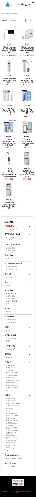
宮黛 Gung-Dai (10, 418)
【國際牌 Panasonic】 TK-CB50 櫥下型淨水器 (9, 110)
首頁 (3, 13)
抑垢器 (7, 308)
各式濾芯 (8, 362)
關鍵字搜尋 (9, 13)
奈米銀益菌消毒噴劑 (12, 455)
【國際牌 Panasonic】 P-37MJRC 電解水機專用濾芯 (27, 142)
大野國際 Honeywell (12, 375)
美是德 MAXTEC (11, 428)
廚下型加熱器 (10, 237)
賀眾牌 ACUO (10, 365)
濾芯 (7, 341)
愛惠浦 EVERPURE (12, 373)
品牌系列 (8, 395)
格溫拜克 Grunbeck (12, 420)
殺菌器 (7, 327)
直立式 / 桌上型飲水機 (12, 245)
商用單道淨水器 (11, 322)
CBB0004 (27, 105)
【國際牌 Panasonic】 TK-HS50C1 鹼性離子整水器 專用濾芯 (9, 142)
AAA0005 (27, 168)
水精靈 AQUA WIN (12, 368)
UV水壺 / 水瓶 (10, 346)
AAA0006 (9, 200)
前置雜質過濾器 (11, 293)
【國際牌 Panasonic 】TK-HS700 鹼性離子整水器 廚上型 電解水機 (9, 49)
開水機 (7, 282)
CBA (9, 44)
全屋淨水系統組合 (11, 301)
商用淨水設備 (9, 316)
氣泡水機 (8, 274)
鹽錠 (7, 303)
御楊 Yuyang (10, 448)
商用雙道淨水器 (11, 319)
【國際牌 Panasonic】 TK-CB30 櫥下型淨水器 (27, 80)
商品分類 (8, 221)
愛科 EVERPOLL (11, 370)
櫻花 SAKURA (10, 382)
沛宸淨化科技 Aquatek (13, 403)
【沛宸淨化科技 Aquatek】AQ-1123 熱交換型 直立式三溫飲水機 (27, 173)
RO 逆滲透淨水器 (11, 229)
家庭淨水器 (9, 255)
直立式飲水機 (10, 250)
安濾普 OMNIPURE (12, 430)
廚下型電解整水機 (11, 269)
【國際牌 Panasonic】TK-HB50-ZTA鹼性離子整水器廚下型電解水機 (9, 173)
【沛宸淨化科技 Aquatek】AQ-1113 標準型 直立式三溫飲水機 (9, 205)
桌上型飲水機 (10, 248)
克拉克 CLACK (11, 410)
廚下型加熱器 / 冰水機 (12, 234)
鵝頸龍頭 (8, 354)
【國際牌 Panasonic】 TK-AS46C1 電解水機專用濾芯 (27, 110)
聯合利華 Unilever (11, 443)
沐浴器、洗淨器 (10, 335)
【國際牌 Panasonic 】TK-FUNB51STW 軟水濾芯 (9, 80)
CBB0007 (9, 76)
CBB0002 (27, 137)
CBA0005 (27, 76)
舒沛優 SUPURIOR (12, 387)
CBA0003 (9, 168)
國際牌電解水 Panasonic (13, 380)
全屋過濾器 (9, 290)
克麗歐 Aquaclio (11, 401)
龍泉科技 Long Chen (12, 378)
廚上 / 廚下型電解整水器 (13, 263)
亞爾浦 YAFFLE (11, 445)
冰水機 (8, 240)
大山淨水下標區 (10, 463)
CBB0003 (9, 137)
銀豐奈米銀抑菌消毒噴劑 (14, 458)
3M (7, 390)
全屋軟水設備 (10, 298)
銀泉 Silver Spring (11, 385)
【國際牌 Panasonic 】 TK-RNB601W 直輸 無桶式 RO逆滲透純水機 (27, 49)
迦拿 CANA (9, 408)
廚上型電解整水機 (11, 266)
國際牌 (16, 13)
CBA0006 (9, 105)
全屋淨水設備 (10, 296)
